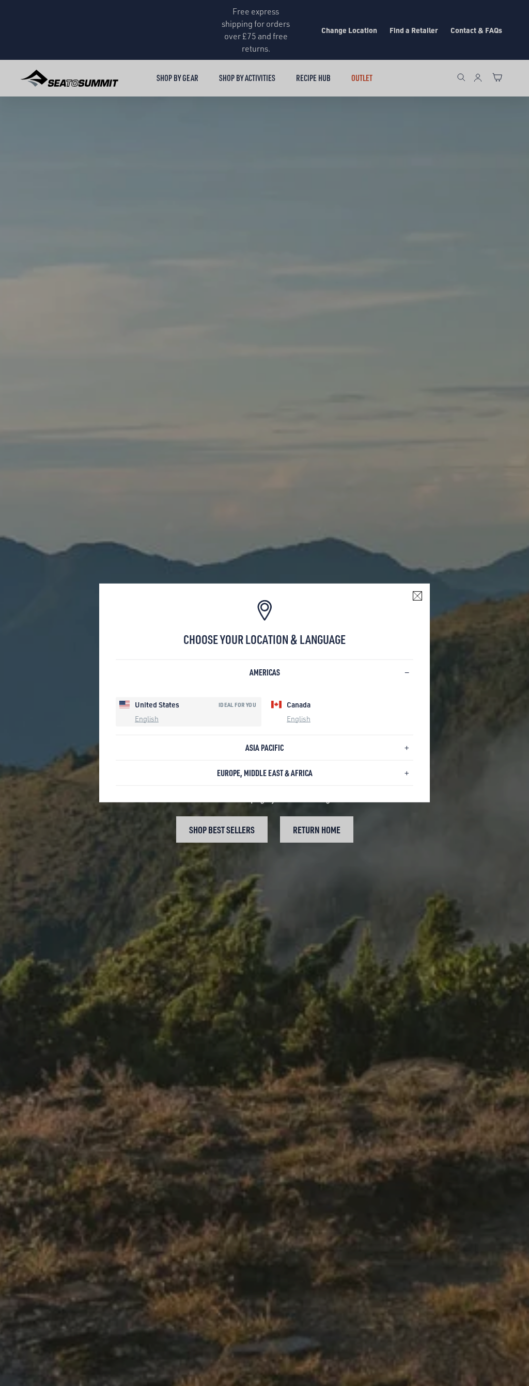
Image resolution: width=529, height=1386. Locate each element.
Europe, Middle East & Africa (265, 772)
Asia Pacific (264, 747)
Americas (265, 672)
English (147, 718)
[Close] (417, 596)
